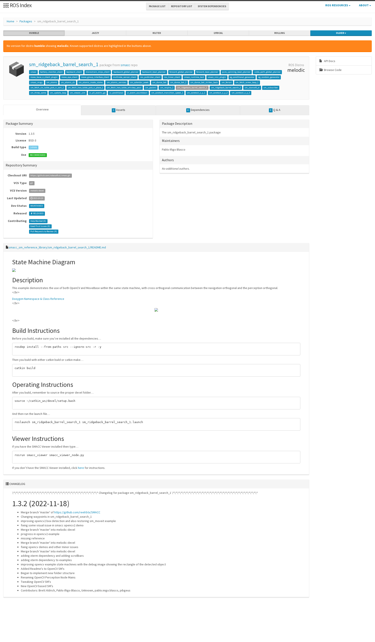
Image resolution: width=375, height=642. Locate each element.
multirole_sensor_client (124, 77)
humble (34, 32)
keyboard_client (74, 72)
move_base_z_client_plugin (44, 77)
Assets (119, 110)
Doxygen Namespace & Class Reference (38, 299)
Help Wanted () (38, 221)
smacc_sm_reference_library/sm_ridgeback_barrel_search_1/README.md (57, 247)
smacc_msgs (36, 82)
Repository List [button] (181, 6)
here (81, 468)
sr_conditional (116, 92)
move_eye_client (69, 77)
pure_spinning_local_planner (236, 72)
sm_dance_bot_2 (178, 82)
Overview (42, 109)
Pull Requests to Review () (43, 231)
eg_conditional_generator (242, 77)
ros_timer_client (172, 77)
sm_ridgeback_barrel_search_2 (226, 87)
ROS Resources (337, 5)
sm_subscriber (270, 87)
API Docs (329, 61)
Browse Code (332, 70)
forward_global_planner (181, 72)
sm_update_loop (58, 92)
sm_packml (150, 87)
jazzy (95, 32)
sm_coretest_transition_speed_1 (167, 92)
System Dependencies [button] (212, 6)
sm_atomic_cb (68, 82)
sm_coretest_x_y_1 (196, 92)
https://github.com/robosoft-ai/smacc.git (50, 175)
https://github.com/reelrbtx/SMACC (77, 512)
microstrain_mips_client (98, 72)
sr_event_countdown (137, 92)
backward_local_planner (154, 72)
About (364, 5)
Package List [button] (157, 6)
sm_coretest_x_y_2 (218, 92)
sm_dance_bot (159, 82)
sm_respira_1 (166, 87)
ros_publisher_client (150, 77)
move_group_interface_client (95, 77)
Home (10, 21)
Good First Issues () (40, 226)
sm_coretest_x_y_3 (241, 92)
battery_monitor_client (51, 72)
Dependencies (198, 110)
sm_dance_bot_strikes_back (204, 82)
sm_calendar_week (139, 82)
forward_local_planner (207, 72)
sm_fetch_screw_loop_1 (246, 82)
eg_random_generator (269, 77)
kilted (157, 32)
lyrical (218, 32)
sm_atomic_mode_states (91, 82)
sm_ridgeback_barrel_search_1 (63, 64)
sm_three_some (38, 92)
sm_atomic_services (116, 82)
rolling (279, 32)
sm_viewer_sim (77, 92)
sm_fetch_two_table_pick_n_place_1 (85, 87)
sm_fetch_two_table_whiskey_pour (124, 87)
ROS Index (20, 5)
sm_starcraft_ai (252, 87)
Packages (26, 21)
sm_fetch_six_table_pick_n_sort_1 (47, 87)
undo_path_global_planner (267, 72)
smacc (125, 65)
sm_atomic (51, 82)
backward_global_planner (125, 72)
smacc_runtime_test (194, 77)
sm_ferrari (227, 82)
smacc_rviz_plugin (217, 77)
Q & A (275, 110)
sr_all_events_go (97, 92)
